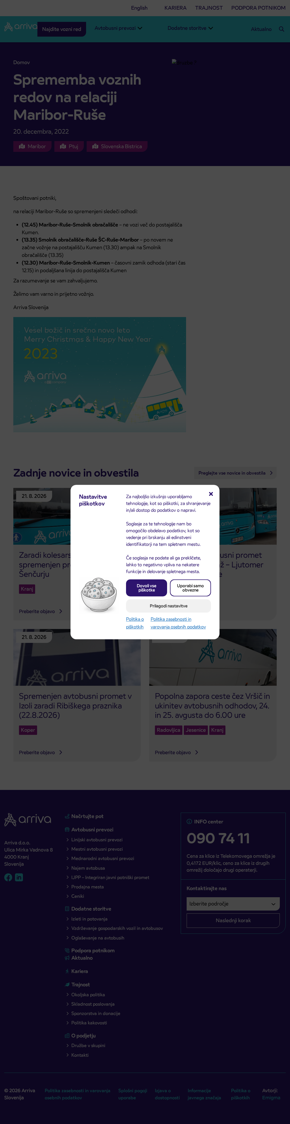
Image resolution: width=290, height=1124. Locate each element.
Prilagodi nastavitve (168, 606)
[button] (211, 493)
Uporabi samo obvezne (190, 588)
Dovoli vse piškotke (146, 588)
